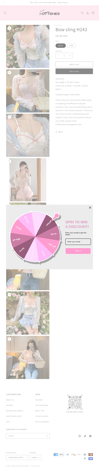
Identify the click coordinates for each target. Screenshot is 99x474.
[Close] (90, 208)
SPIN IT (78, 251)
